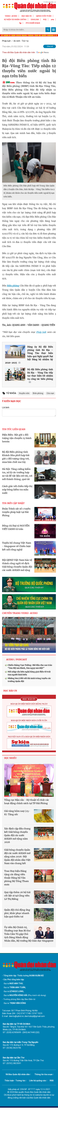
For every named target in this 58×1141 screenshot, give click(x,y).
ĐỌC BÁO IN (27, 16)
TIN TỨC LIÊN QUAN (13, 429)
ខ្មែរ (20, 23)
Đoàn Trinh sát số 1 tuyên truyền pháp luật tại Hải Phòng (16, 512)
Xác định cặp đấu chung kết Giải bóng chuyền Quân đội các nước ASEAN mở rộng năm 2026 (17, 835)
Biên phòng (13, 285)
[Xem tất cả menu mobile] (53, 29)
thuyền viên (24, 393)
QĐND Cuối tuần (44, 16)
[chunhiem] (29, 601)
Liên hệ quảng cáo (37, 1080)
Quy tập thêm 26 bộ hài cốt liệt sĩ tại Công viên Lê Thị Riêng (17, 895)
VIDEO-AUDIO (11, 16)
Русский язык (33, 23)
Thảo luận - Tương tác (15, 1080)
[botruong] (29, 584)
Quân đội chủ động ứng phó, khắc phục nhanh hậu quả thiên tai (17, 913)
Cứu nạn (50, 393)
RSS (51, 1080)
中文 (45, 19)
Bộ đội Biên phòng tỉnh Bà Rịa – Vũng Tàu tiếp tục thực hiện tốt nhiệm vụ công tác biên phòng (40, 374)
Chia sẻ (50, 46)
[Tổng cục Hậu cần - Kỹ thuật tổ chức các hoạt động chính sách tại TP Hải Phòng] (29, 780)
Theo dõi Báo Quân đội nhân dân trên (18, 52)
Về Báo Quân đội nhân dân (18, 1074)
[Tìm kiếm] (47, 29)
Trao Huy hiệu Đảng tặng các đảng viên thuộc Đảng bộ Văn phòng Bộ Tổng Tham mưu (16, 878)
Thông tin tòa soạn (43, 1074)
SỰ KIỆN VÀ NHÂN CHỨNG (15, 19)
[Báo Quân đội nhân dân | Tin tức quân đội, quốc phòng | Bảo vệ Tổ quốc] (29, 6)
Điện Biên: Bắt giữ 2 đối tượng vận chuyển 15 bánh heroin (17, 438)
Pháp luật (6, 41)
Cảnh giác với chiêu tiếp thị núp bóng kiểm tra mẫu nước (17, 489)
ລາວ (52, 19)
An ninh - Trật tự (21, 41)
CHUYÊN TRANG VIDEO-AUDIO (20, 613)
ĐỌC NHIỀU (10, 758)
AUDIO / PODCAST (16, 659)
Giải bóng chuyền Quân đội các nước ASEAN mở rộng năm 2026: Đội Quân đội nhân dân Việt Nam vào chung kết (17, 856)
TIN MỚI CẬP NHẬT (13, 503)
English (35, 19)
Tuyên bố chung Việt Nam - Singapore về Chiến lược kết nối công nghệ (16, 546)
